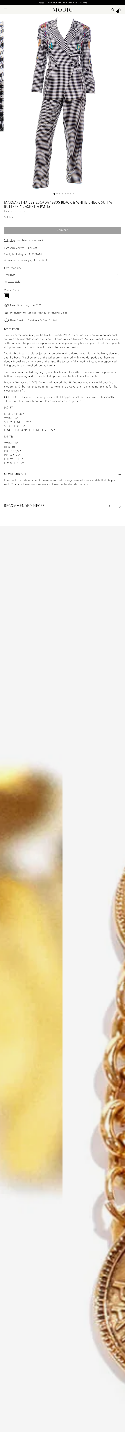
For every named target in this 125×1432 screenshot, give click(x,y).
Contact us (54, 320)
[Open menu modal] (6, 10)
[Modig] (62, 10)
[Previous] (17, 2)
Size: (12, 268)
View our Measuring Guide (53, 312)
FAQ (42, 320)
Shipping (9, 240)
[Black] (6, 295)
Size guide (14, 281)
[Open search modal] (113, 10)
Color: (11, 290)
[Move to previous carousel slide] (111, 506)
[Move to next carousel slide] (118, 506)
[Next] (107, 2)
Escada (8, 211)
